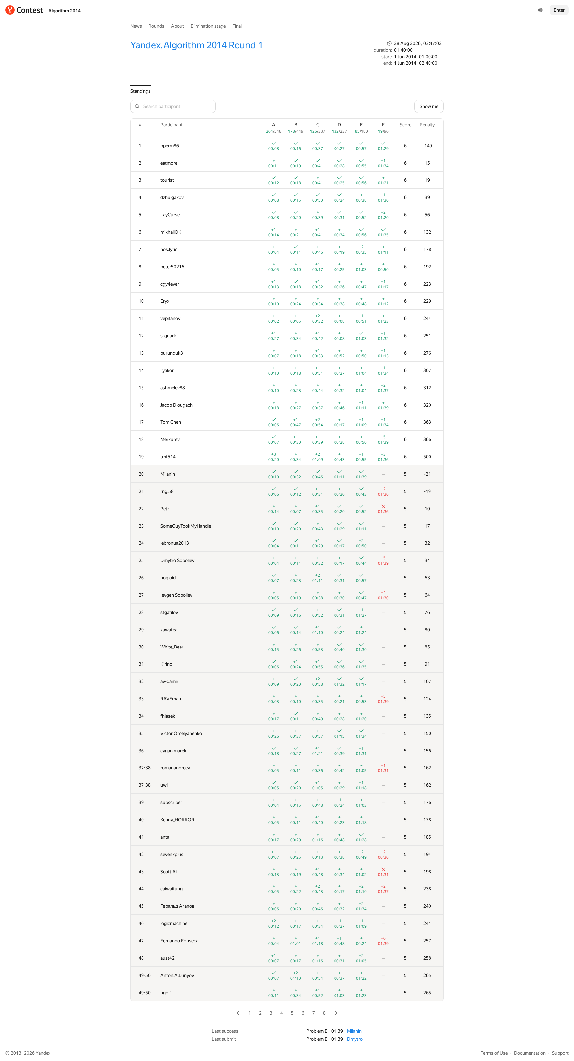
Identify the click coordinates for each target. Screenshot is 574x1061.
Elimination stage (208, 26)
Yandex (43, 1053)
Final (237, 26)
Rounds (156, 26)
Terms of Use (494, 1053)
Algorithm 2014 (64, 10)
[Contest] (24, 10)
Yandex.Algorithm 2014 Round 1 (196, 45)
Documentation (530, 1053)
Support (560, 1053)
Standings (140, 91)
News (136, 26)
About (177, 26)
